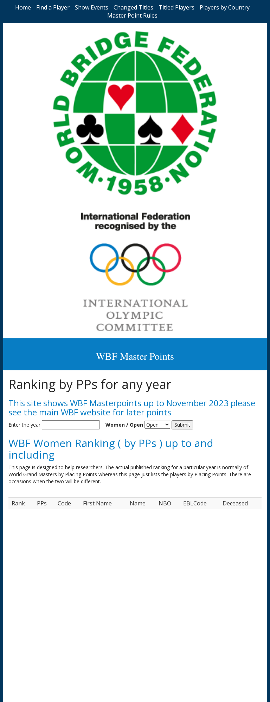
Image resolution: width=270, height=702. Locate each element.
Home (23, 7)
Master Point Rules (132, 15)
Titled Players (176, 7)
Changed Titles (133, 7)
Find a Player (53, 7)
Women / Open (124, 424)
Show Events (91, 7)
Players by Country (225, 7)
